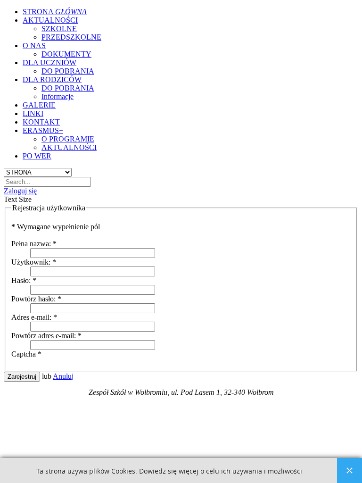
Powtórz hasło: (36, 299)
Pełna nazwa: (34, 244)
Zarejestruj (22, 376)
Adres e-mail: (34, 317)
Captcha (26, 354)
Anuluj (63, 376)
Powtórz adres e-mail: (46, 336)
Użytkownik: (33, 262)
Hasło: (23, 280)
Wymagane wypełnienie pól (55, 227)
